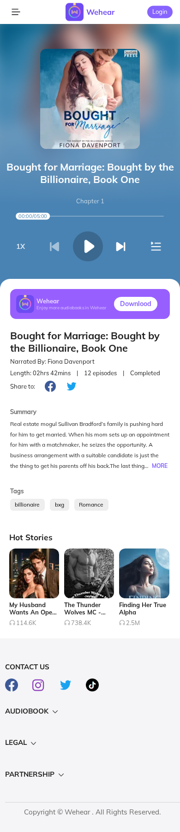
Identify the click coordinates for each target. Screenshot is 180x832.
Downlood (135, 304)
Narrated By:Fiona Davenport (52, 361)
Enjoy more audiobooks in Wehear (71, 308)
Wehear (100, 12)
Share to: (22, 386)
